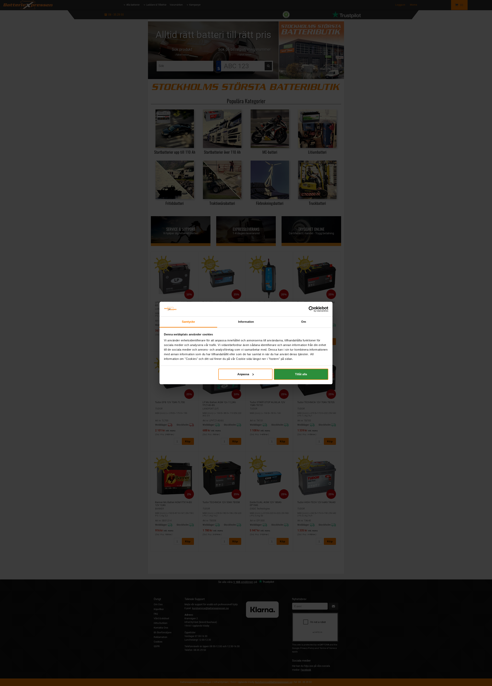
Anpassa (243, 374)
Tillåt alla (301, 374)
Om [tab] (303, 321)
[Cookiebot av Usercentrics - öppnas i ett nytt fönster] (311, 309)
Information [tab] (246, 321)
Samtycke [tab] (188, 321)
